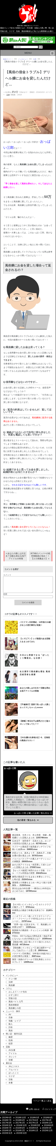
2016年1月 (33, 1130)
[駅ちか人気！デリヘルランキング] (28, 42)
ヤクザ (12, 1076)
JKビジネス (14, 1066)
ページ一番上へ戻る (42, 1101)
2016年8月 (48, 1125)
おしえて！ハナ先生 (18, 992)
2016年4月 (47, 1128)
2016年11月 (7, 1125)
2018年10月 (20, 1117)
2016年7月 (7, 1128)
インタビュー (12, 975)
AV (10, 1014)
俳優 (11, 1060)
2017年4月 (47, 1120)
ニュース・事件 (13, 1011)
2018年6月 (20, 1120)
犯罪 (11, 1044)
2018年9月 (34, 1117)
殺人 (11, 1024)
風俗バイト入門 (16, 1002)
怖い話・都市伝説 (14, 1034)
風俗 (11, 1030)
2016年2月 (20, 1130)
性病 (11, 1040)
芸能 (8, 1047)
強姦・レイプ (15, 1021)
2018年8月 (48, 1117)
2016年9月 (35, 1125)
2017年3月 (7, 1123)
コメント (7, 575)
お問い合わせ (34, 1109)
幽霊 (11, 1037)
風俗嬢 (12, 985)
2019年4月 (7, 1117)
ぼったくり (14, 1073)
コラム (9, 988)
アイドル (13, 1053)
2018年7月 (7, 1120)
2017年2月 (20, 1123)
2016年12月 (47, 1123)
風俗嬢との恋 (15, 1008)
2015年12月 (47, 1130)
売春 (11, 1017)
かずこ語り (14, 995)
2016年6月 (20, 1128)
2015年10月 (21, 1133)
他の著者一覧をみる (26, 820)
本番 (11, 1083)
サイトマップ (50, 1109)
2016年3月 (7, 1130)
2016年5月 (33, 1128)
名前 (5, 594)
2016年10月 (21, 1125)
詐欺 (11, 1027)
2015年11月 (7, 1133)
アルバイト (14, 1070)
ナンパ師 (13, 979)
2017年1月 (33, 1123)
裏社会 (9, 1063)
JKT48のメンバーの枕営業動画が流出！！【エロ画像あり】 (40, 556)
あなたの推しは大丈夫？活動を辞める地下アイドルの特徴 (16, 556)
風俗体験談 (14, 1005)
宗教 (11, 1079)
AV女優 (12, 1050)
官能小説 (13, 998)
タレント (13, 1057)
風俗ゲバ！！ (29, 1141)
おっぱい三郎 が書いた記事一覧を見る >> (33, 813)
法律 (8, 95)
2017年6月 (33, 1120)
